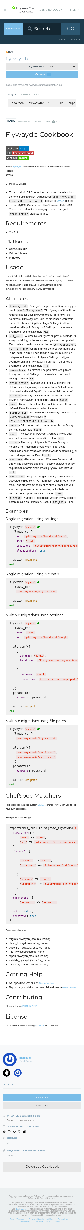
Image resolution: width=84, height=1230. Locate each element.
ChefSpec (42, 804)
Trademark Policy (43, 1221)
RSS (10, 51)
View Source (42, 1097)
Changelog (37, 121)
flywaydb (17, 166)
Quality (53, 121)
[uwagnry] (19, 1073)
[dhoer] (8, 1073)
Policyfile (12, 94)
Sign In (74, 9)
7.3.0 (40, 66)
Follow (44, 74)
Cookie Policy (24, 1221)
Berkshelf (25, 94)
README (11, 121)
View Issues (42, 1105)
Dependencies (24, 121)
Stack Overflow (46, 983)
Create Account (51, 9)
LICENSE (39, 1025)
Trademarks (21, 1208)
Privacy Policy (63, 1219)
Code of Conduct (17, 1219)
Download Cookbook (42, 1167)
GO (70, 28)
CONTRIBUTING (29, 1006)
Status (57, 1221)
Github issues (69, 987)
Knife (36, 94)
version (60, 200)
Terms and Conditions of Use (41, 1219)
